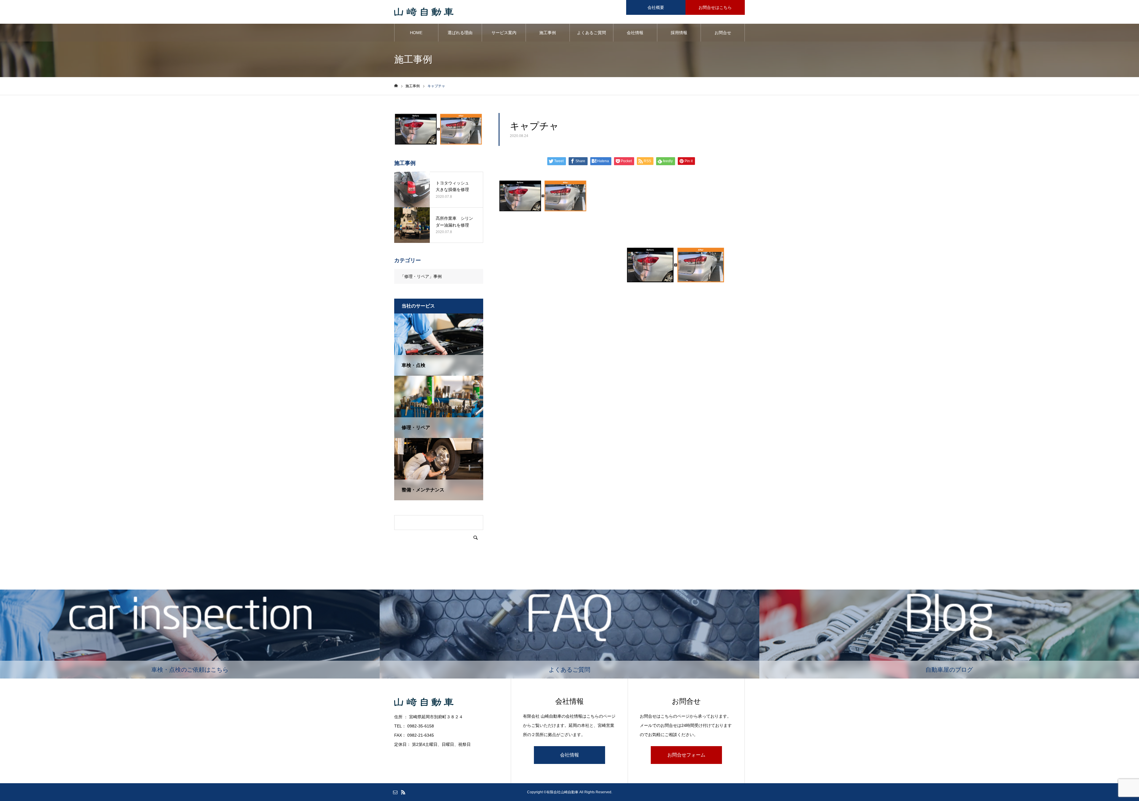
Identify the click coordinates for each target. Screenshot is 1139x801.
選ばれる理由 (460, 32)
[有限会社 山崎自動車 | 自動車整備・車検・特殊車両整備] (424, 12)
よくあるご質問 (591, 32)
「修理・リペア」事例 (421, 276)
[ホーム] (396, 86)
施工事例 (547, 32)
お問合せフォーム (686, 754)
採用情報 (679, 32)
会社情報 (635, 32)
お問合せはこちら (715, 7)
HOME (416, 32)
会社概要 (656, 7)
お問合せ (723, 32)
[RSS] (403, 792)
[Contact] (395, 792)
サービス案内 (503, 32)
